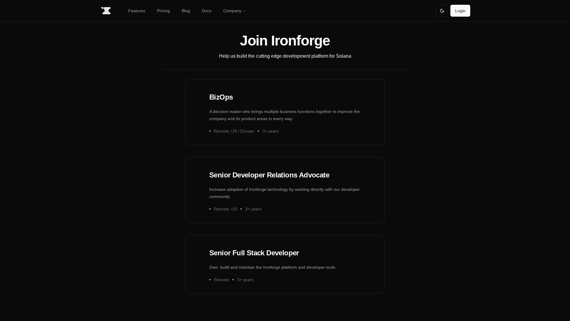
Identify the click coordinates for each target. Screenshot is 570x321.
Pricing (163, 10)
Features (136, 10)
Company (232, 10)
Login (460, 10)
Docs (206, 10)
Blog (186, 10)
